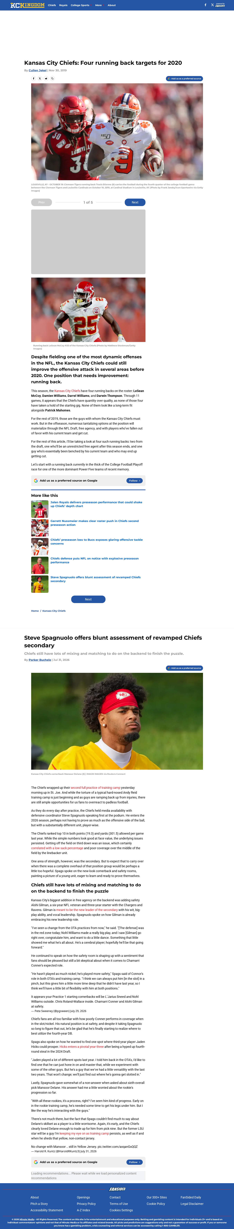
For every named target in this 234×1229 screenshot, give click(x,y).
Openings (83, 1197)
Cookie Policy (156, 1204)
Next (135, 202)
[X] (212, 4)
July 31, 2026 (88, 1151)
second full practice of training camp (95, 787)
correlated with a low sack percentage (57, 848)
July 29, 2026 (78, 1011)
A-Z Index (83, 1210)
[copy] (52, 78)
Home (35, 610)
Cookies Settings (121, 1210)
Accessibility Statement (46, 1210)
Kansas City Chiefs (67, 391)
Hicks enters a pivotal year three (82, 1046)
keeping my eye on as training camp (84, 1133)
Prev (41, 202)
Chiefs (52, 5)
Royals (63, 5)
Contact (115, 1197)
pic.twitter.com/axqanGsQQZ (118, 1146)
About (112, 5)
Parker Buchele (40, 660)
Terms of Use (119, 1204)
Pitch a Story (39, 1204)
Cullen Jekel (38, 70)
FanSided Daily (191, 1197)
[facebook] (205, 4)
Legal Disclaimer (192, 1204)
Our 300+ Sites (157, 1197)
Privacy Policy (86, 1204)
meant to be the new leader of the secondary (87, 910)
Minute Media (27, 1219)
